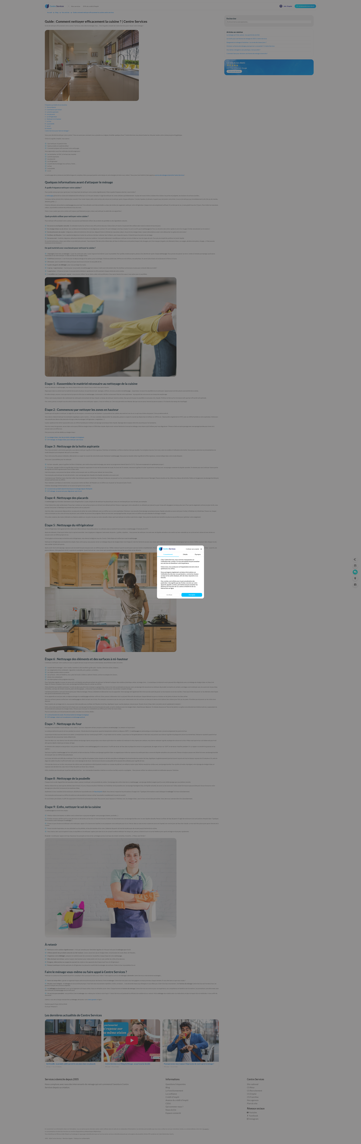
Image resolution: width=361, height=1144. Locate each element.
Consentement (168, 554)
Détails (185, 554)
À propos (198, 554)
